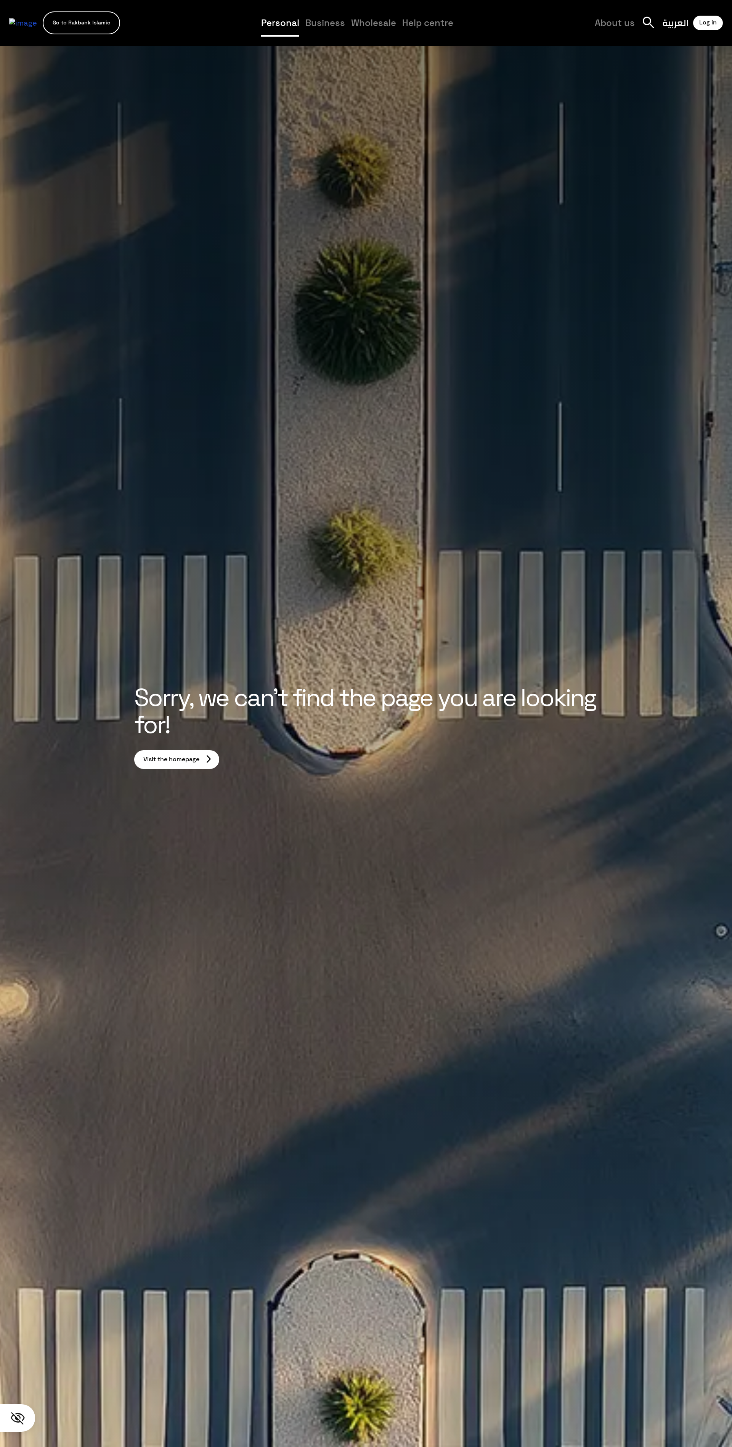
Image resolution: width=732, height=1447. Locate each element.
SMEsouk (534, 29)
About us (615, 23)
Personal (280, 23)
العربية (675, 23)
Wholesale (373, 23)
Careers (538, 29)
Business (325, 23)
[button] (81, 22)
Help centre (427, 23)
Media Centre (490, 29)
